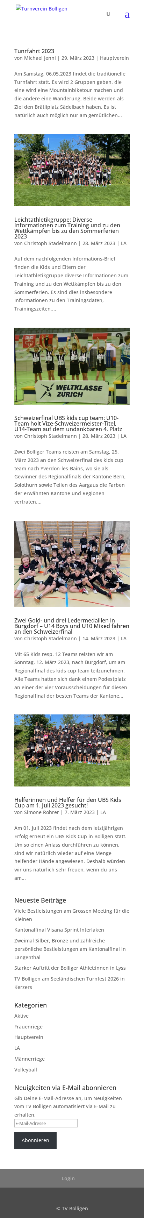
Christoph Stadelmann (50, 243)
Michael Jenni (40, 58)
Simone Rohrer (41, 812)
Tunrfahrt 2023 (34, 51)
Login (68, 1178)
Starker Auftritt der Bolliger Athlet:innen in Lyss (70, 967)
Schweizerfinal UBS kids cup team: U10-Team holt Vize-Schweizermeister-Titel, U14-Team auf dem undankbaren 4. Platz (68, 423)
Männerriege (29, 1058)
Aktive (21, 1015)
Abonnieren (35, 1140)
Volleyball (25, 1069)
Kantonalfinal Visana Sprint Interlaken (59, 929)
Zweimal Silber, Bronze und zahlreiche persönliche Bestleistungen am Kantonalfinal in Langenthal (70, 949)
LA (124, 243)
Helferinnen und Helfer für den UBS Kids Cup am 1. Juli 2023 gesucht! (67, 802)
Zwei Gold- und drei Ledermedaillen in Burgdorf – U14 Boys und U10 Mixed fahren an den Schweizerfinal (71, 626)
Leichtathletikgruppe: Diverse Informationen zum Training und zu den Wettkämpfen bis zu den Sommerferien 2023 (67, 228)
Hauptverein (114, 58)
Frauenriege (28, 1026)
